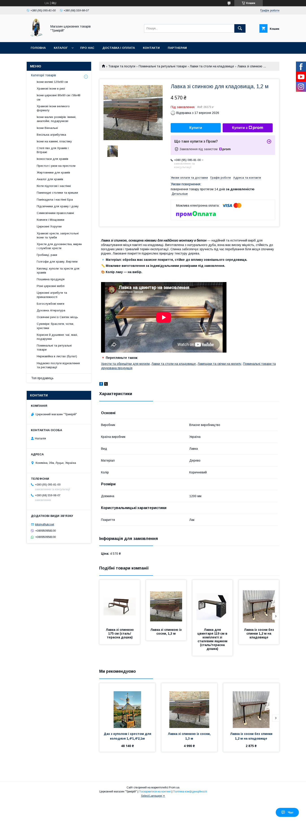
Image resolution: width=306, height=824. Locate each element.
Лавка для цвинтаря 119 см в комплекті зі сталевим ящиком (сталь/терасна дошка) (212, 639)
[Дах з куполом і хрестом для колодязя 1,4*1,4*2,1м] (127, 705)
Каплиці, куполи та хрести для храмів (58, 270)
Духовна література (51, 310)
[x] (106, 384)
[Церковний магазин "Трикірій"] (36, 36)
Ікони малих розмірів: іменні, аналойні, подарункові (56, 119)
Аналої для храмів (50, 179)
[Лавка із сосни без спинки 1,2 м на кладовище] (259, 602)
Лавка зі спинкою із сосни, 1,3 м (166, 631)
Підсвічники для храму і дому (58, 206)
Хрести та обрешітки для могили (125, 364)
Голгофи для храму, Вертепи (57, 261)
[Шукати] (240, 28)
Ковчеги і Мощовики (50, 219)
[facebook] (101, 384)
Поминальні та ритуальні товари (163, 66)
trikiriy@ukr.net (44, 524)
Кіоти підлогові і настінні (54, 186)
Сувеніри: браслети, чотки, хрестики (55, 326)
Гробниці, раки (47, 255)
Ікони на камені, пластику (54, 141)
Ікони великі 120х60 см (52, 81)
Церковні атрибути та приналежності (52, 294)
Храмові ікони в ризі (51, 88)
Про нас (87, 47)
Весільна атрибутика (51, 134)
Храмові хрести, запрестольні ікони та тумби (58, 235)
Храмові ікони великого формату (53, 108)
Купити (195, 128)
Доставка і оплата (118, 47)
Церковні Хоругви (49, 226)
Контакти (151, 47)
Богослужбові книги (50, 303)
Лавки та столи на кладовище (212, 66)
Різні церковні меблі (51, 286)
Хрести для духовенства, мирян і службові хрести (59, 246)
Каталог (61, 47)
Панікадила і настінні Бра (55, 199)
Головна (38, 47)
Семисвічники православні (55, 213)
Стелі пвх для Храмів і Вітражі (53, 150)
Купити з (240, 128)
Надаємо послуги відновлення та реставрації (58, 365)
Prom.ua (174, 787)
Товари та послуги (121, 66)
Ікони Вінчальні (47, 128)
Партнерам (177, 47)
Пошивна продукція (51, 279)
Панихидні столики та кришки (57, 192)
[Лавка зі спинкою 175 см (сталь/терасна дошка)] (119, 602)
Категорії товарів (43, 75)
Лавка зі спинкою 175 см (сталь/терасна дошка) (120, 633)
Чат (290, 812)
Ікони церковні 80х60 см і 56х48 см (58, 97)
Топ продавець (42, 378)
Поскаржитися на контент (155, 791)
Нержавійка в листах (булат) (57, 356)
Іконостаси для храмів (52, 159)
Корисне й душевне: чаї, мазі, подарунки (57, 336)
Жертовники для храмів (53, 172)
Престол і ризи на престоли (56, 165)
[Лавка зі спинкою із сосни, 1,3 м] (166, 602)
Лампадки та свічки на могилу (219, 364)
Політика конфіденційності (190, 791)
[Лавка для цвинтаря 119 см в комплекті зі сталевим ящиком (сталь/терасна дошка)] (212, 602)
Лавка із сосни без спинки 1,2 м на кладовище (259, 633)
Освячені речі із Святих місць (57, 317)
